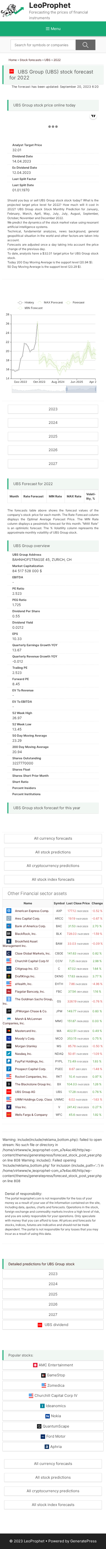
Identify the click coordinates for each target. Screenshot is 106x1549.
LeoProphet (50, 5)
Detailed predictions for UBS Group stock (41, 1264)
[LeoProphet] (12, 10)
